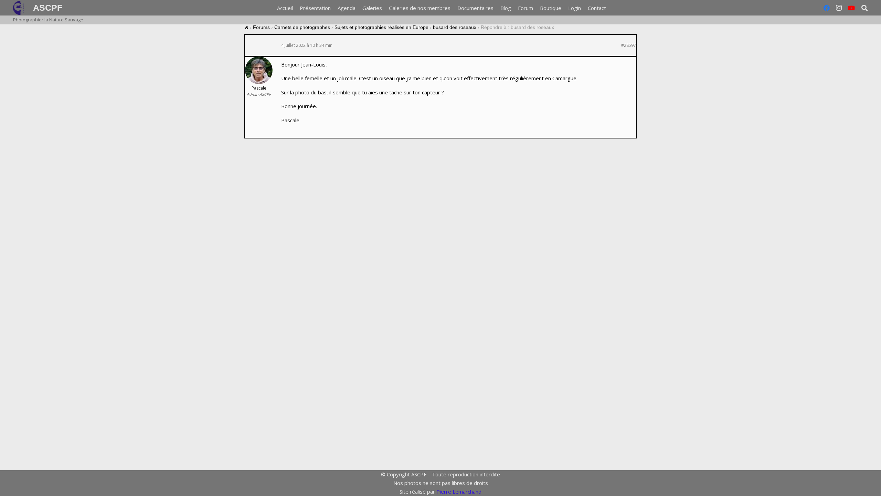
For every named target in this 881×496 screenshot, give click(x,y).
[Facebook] (826, 8)
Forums (261, 27)
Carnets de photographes (302, 27)
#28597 (628, 45)
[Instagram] (839, 8)
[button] (610, 8)
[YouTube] (851, 8)
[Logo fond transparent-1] (19, 8)
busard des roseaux (454, 27)
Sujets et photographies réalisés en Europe (381, 27)
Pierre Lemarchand (458, 491)
